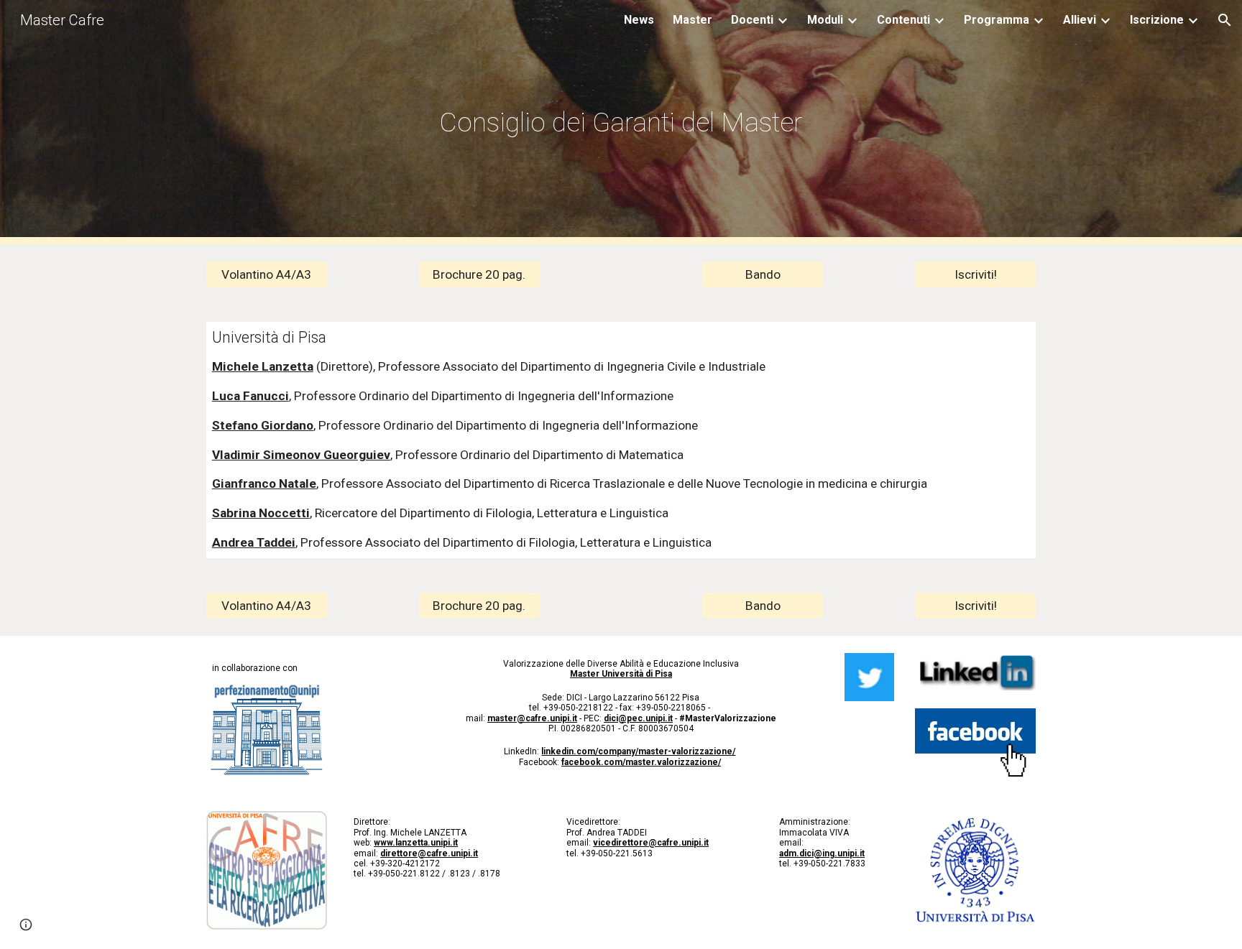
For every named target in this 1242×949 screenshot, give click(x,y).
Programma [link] (996, 20)
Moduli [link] (825, 20)
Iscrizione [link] (1157, 20)
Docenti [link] (752, 20)
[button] (1225, 20)
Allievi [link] (1079, 20)
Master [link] (692, 20)
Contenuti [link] (903, 20)
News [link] (639, 20)
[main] (621, 122)
